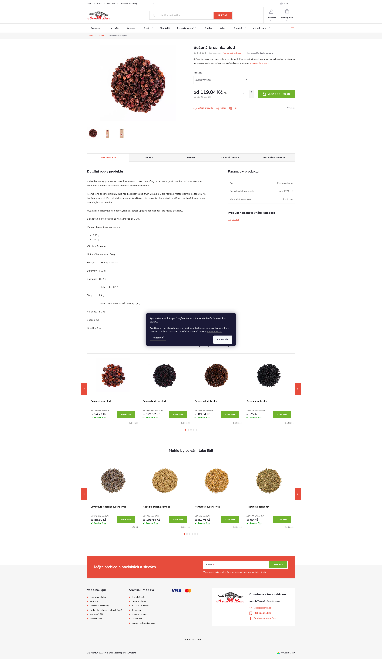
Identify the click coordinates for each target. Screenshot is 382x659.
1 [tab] (185, 430)
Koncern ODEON (139, 614)
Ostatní (235, 219)
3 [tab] (191, 430)
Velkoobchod (96, 618)
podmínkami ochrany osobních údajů (249, 572)
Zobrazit (126, 414)
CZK (286, 3)
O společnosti (138, 597)
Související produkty (231, 157)
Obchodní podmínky (128, 3)
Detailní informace (258, 63)
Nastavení (158, 337)
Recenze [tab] (149, 157)
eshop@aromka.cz (262, 607)
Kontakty (111, 3)
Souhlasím (222, 339)
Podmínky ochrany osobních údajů (106, 610)
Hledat (222, 15)
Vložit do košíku (279, 94)
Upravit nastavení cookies (143, 623)
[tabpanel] (113, 389)
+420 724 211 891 (262, 613)
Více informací (214, 331)
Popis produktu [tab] (108, 157)
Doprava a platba (94, 3)
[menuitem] (97, 28)
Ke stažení (136, 610)
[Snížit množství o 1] (251, 96)
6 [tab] (197, 534)
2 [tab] (188, 430)
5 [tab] (196, 430)
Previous (84, 389)
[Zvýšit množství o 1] (251, 92)
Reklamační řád (97, 614)
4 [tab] (193, 430)
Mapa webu (137, 619)
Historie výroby (139, 601)
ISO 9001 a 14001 (140, 606)
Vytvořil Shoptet (288, 653)
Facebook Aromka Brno (265, 618)
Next (298, 389)
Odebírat (278, 564)
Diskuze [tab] (191, 157)
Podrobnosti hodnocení (232, 53)
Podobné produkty (272, 157)
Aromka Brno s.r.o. (192, 639)
